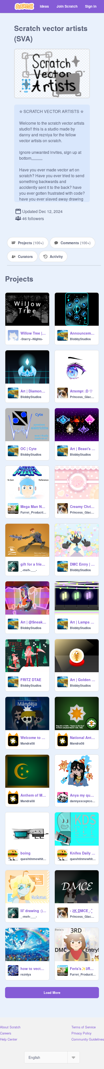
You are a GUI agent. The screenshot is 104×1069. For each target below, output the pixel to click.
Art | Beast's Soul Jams (83, 448)
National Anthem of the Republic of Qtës (83, 737)
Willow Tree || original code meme (33, 333)
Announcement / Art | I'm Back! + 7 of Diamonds (83, 333)
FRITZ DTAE (30, 679)
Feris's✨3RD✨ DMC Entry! (83, 968)
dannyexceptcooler (83, 801)
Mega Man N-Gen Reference (33, 506)
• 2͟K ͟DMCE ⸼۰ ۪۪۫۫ (81, 910)
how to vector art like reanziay (33, 968)
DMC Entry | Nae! (83, 564)
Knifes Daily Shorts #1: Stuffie (83, 853)
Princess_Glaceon (83, 396)
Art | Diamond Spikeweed (33, 390)
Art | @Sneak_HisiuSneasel (33, 621)
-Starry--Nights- (31, 339)
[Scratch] (24, 6)
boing (25, 853)
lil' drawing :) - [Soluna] (33, 910)
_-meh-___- (28, 570)
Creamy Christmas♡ (83, 506)
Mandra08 (27, 743)
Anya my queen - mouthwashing (83, 795)
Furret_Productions (33, 512)
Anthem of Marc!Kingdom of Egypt (33, 795)
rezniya (25, 974)
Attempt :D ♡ (81, 390)
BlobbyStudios (80, 339)
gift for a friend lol (33, 564)
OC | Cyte (28, 448)
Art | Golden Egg (83, 679)
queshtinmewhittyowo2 (33, 859)
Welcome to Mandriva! (33, 737)
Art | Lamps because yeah (83, 621)
